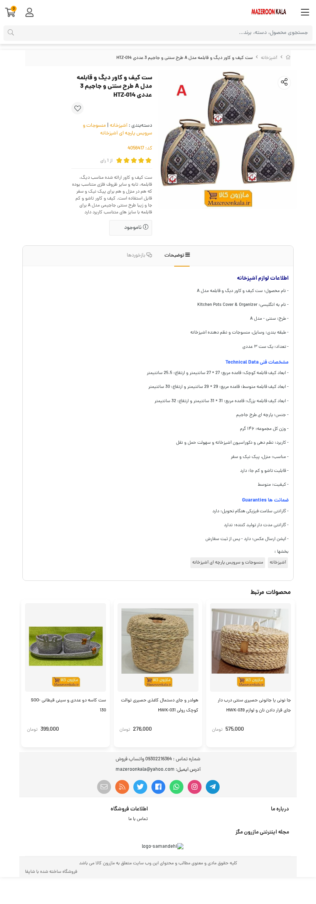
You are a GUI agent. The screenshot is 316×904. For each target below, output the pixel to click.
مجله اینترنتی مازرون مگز (262, 832)
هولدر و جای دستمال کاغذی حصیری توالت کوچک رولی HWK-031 (159, 705)
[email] (104, 787)
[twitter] (140, 787)
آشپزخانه (269, 58)
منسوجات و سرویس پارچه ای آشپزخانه (117, 129)
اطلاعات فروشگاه (129, 809)
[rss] (122, 787)
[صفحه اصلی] (288, 58)
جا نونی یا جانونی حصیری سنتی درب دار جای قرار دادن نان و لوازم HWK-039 (254, 705)
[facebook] (158, 787)
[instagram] (195, 787)
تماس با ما (138, 819)
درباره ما (280, 809)
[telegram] (213, 787)
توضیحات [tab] (175, 255)
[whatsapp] (176, 787)
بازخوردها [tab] (136, 255)
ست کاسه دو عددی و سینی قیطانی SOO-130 (68, 705)
